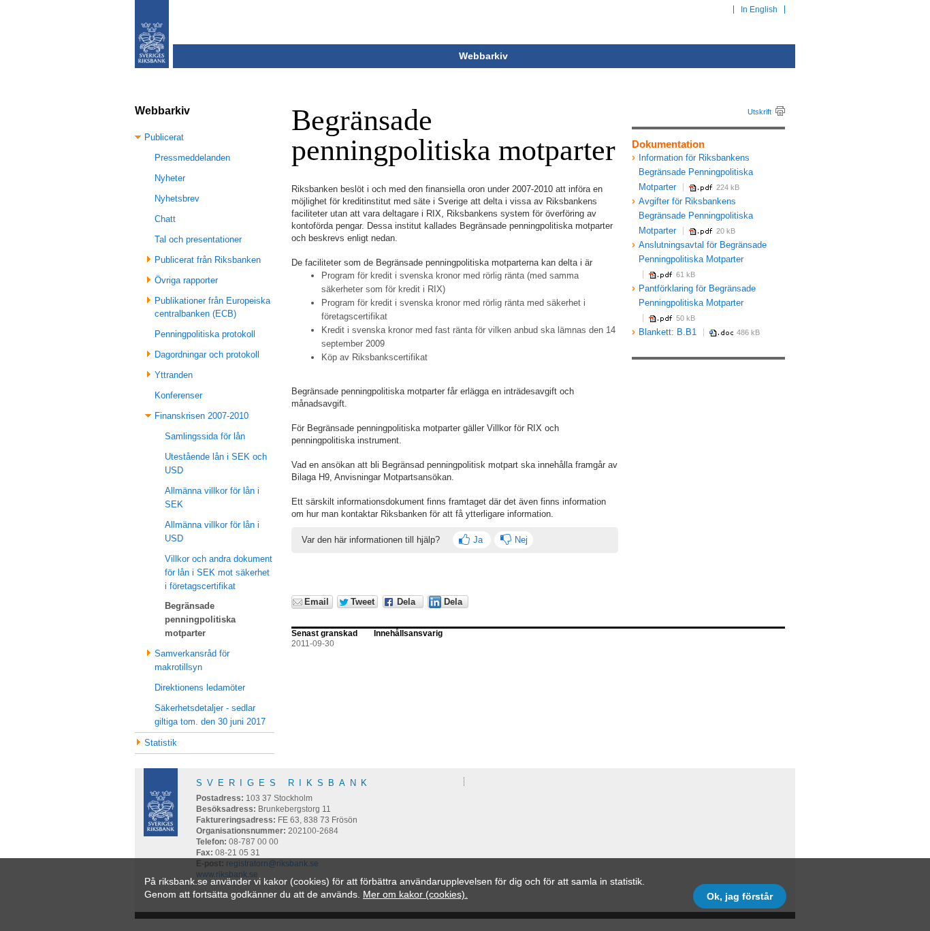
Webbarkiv (483, 55)
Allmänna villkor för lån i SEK (212, 497)
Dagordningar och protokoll (207, 354)
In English (759, 9)
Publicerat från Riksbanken (208, 260)
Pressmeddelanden (192, 158)
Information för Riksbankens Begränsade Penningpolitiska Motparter (696, 172)
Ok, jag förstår (740, 896)
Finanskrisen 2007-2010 (201, 416)
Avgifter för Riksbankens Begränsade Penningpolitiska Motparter (696, 216)
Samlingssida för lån (205, 436)
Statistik (160, 743)
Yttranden (174, 375)
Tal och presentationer (198, 239)
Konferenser (178, 395)
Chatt (165, 219)
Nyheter (170, 178)
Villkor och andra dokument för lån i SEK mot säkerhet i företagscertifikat (218, 572)
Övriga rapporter (186, 280)
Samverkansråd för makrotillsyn (192, 660)
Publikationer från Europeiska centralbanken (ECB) (212, 307)
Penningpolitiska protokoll (205, 334)
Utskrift (759, 112)
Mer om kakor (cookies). (415, 894)
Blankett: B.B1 (667, 332)
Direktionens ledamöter (200, 687)
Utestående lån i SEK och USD (216, 463)
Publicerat (164, 137)
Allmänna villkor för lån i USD (212, 531)
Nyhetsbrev (177, 198)
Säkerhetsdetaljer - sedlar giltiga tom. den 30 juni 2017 (210, 715)
